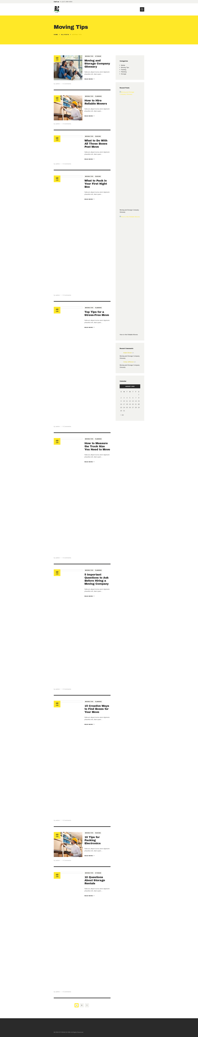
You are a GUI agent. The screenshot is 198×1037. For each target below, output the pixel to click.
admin (58, 84)
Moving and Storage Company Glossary (97, 63)
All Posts (65, 34)
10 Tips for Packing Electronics (92, 840)
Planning (98, 96)
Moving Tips (89, 56)
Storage (98, 56)
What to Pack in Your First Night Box (95, 183)
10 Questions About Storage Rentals (94, 880)
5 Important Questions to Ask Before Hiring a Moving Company (96, 579)
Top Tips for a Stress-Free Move (96, 313)
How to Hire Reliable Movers (95, 102)
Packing (98, 136)
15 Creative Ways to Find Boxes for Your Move (96, 709)
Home (56, 34)
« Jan (122, 415)
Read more (88, 79)
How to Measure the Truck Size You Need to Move (97, 446)
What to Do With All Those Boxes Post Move (95, 143)
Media (123, 65)
